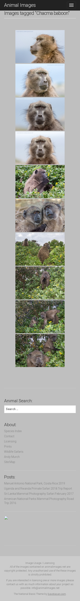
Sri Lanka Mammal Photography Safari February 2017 (39, 493)
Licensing (10, 441)
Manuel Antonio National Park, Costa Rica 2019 (34, 483)
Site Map (9, 462)
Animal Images (20, 5)
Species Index (13, 431)
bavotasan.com (57, 593)
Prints (8, 446)
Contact (9, 436)
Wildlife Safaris (13, 451)
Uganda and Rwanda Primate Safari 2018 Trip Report (38, 488)
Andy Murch (12, 456)
